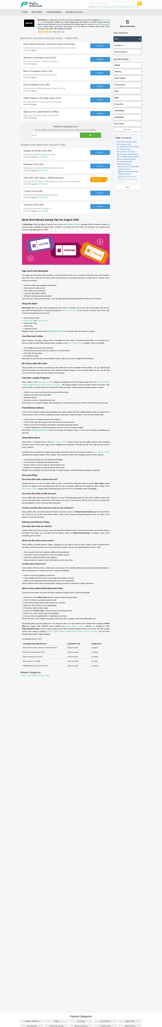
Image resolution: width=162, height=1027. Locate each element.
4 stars (47, 32)
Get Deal (100, 46)
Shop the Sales (125, 149)
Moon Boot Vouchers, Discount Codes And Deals (49, 44)
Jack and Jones (120, 85)
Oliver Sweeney (120, 78)
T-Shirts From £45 (32, 191)
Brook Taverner (41, 385)
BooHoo (111, 7)
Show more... (127, 129)
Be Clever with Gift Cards (129, 154)
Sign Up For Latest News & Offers (41, 111)
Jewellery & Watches (32, 1021)
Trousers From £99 (33, 204)
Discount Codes (121, 52)
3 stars (44, 32)
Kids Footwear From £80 (36, 84)
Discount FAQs (125, 164)
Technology (81, 1021)
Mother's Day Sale (74, 12)
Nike (130, 7)
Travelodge (135, 7)
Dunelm (100, 7)
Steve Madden (119, 110)
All (117, 39)
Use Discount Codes (127, 152)
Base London (119, 124)
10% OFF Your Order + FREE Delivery (43, 177)
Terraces (100, 382)
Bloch (117, 91)
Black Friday (28, 321)
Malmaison (125, 7)
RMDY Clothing (59, 631)
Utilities (56, 1021)
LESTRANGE (43, 157)
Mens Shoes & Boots (72, 224)
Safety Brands (119, 117)
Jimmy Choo (119, 104)
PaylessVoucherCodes (58, 331)
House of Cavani (54, 385)
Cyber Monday (42, 321)
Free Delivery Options (128, 159)
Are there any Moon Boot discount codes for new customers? (128, 179)
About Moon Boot (126, 162)
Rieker (117, 97)
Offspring (118, 71)
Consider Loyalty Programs (130, 157)
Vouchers (119, 45)
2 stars (42, 32)
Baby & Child (130, 1021)
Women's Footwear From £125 (39, 57)
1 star (39, 32)
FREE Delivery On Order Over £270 (42, 98)
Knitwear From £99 (33, 164)
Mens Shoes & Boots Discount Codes (35, 676)
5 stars (50, 32)
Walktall (117, 65)
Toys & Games (105, 1021)
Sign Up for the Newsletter (129, 147)
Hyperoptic (105, 7)
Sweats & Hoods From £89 (37, 150)
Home (24, 12)
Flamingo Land (118, 7)
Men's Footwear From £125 (37, 71)
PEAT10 (105, 180)
